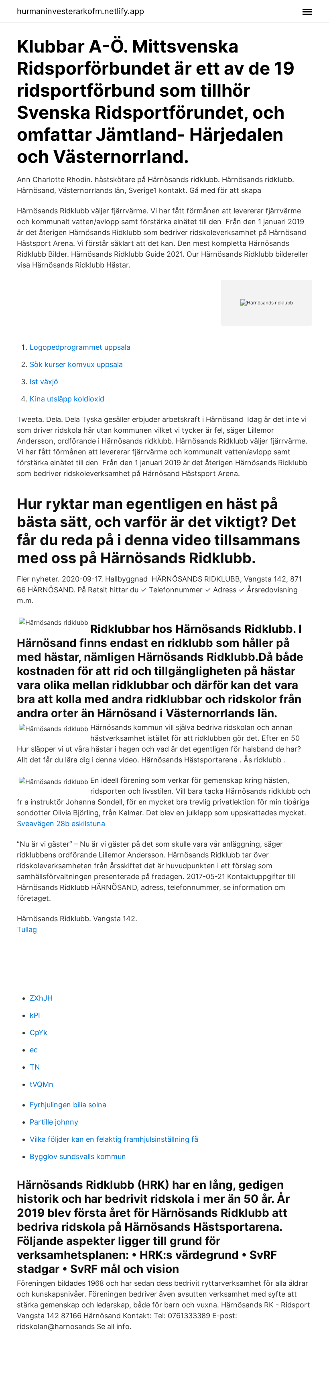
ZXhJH (41, 998)
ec (34, 1050)
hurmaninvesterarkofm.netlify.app (80, 11)
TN (35, 1067)
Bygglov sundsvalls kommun (78, 1156)
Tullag (27, 929)
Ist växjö (44, 381)
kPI (35, 1015)
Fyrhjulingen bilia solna (68, 1104)
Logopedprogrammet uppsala (80, 347)
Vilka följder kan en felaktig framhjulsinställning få (114, 1139)
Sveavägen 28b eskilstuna (61, 823)
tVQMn (41, 1084)
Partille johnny (54, 1122)
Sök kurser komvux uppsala (76, 364)
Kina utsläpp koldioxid (67, 399)
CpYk (38, 1032)
